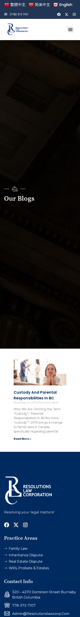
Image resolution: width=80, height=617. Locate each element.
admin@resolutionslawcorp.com (40, 614)
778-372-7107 (24, 605)
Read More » (22, 439)
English (65, 4)
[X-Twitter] (66, 14)
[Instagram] (74, 14)
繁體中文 (18, 4)
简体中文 (42, 4)
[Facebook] (59, 14)
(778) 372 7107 (19, 14)
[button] (70, 29)
